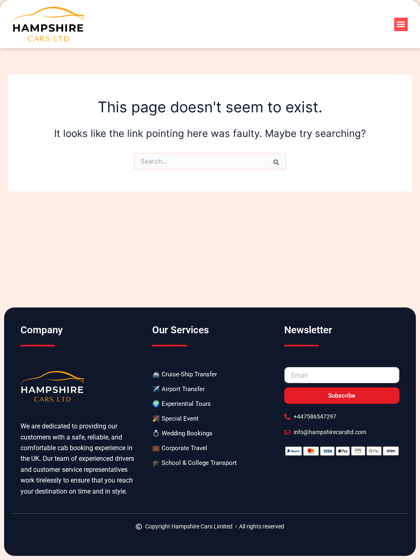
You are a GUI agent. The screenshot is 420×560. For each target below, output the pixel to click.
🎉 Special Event (175, 418)
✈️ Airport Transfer (178, 389)
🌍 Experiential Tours (181, 403)
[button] (401, 24)
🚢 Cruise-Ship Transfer (184, 374)
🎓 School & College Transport (194, 463)
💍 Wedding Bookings (182, 433)
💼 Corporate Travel (179, 448)
